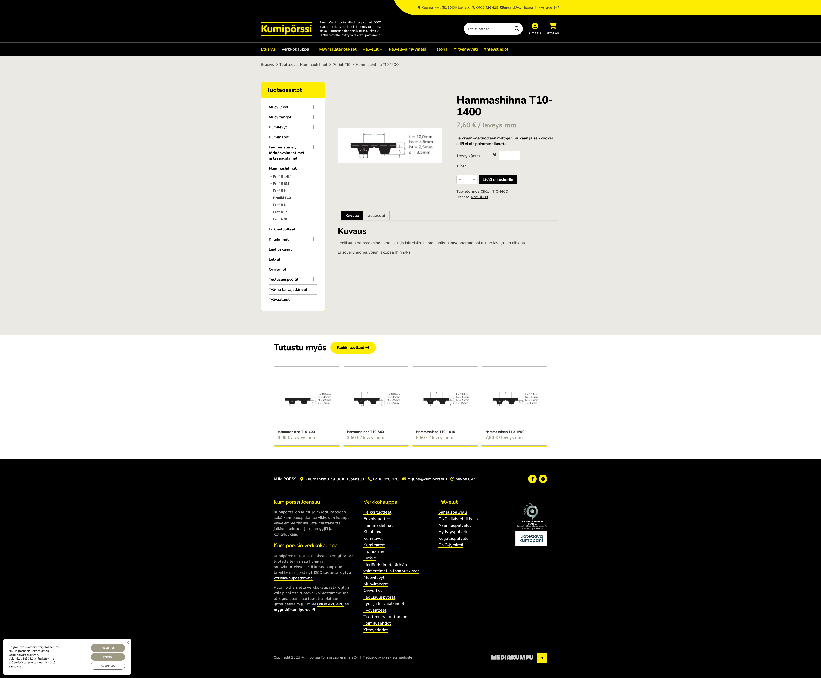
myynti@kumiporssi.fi (520, 7)
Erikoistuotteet (282, 229)
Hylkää (108, 657)
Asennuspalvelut (454, 525)
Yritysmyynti (466, 49)
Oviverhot (277, 269)
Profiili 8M (281, 183)
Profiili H (279, 190)
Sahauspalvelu (452, 512)
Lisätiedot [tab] (376, 215)
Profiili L (279, 205)
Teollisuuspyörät (283, 279)
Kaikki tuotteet (350, 347)
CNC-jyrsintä (450, 545)
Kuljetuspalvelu (453, 538)
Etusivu (268, 49)
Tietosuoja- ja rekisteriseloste (387, 657)
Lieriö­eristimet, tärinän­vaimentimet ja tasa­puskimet (286, 153)
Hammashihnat (314, 64)
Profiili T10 (341, 64)
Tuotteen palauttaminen (386, 617)
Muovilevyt (278, 107)
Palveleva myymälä (407, 49)
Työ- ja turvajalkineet (288, 289)
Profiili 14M (282, 176)
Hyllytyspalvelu (453, 532)
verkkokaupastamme (293, 578)
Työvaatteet (279, 299)
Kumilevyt (278, 127)
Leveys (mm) (468, 155)
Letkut (274, 259)
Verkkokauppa (295, 49)
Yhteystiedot (496, 49)
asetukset (15, 666)
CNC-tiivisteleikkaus (458, 519)
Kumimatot (279, 137)
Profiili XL (280, 219)
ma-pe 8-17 (551, 7)
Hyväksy (108, 648)
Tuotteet (287, 64)
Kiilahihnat (279, 239)
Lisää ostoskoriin (498, 179)
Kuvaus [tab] (352, 215)
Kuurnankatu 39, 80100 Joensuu (445, 7)
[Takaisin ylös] (542, 658)
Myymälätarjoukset (338, 49)
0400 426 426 (487, 7)
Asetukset (108, 666)
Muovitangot (280, 117)
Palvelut (370, 49)
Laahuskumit (280, 249)
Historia (439, 49)
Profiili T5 (280, 212)
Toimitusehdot (377, 623)
